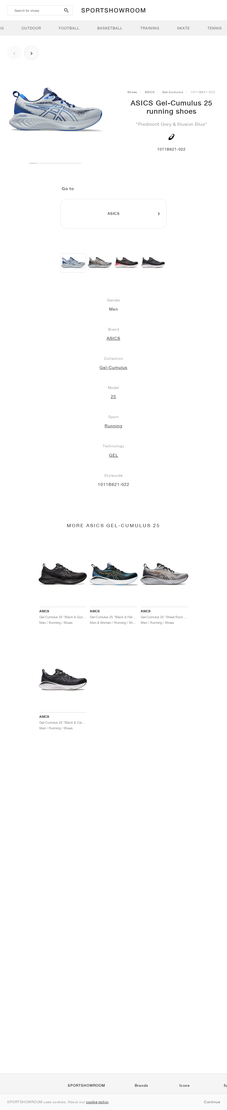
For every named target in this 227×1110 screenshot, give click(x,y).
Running (113, 425)
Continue (212, 1102)
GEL (113, 455)
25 (113, 396)
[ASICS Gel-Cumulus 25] (73, 263)
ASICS (150, 92)
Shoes (132, 92)
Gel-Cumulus (172, 92)
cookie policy (97, 1102)
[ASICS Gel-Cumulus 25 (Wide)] (99, 263)
